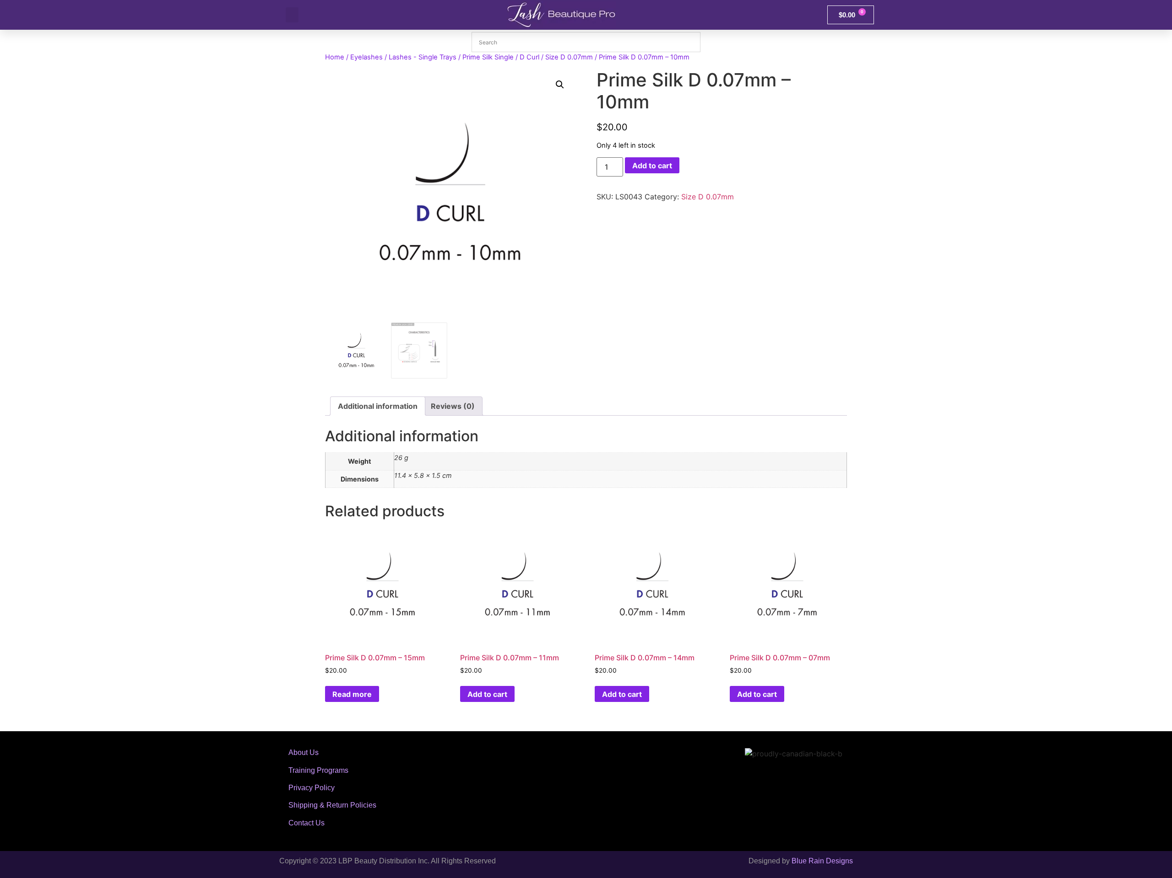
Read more (352, 694)
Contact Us (306, 823)
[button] (292, 14)
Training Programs (318, 770)
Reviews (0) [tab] (453, 406)
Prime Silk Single (488, 57)
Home (334, 57)
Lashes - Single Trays (422, 57)
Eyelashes (366, 57)
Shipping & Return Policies (332, 805)
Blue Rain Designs (822, 861)
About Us (303, 752)
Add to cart (652, 165)
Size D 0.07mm (569, 57)
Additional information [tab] (378, 406)
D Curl (529, 57)
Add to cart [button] (487, 694)
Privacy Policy (311, 788)
